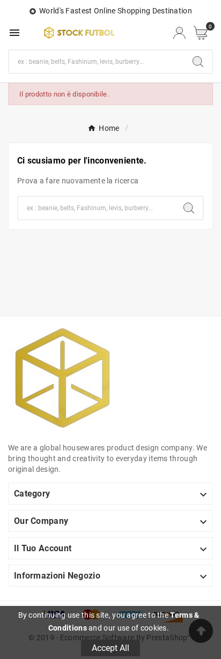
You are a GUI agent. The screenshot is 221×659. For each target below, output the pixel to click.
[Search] (198, 62)
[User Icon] (179, 33)
